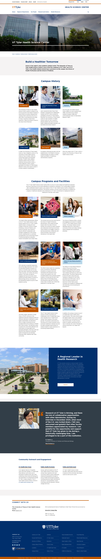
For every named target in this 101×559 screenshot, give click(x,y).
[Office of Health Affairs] (28, 206)
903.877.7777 (19, 510)
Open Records (80, 541)
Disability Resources (62, 557)
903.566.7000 (15, 542)
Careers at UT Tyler (36, 534)
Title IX (49, 557)
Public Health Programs (48, 466)
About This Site (33, 557)
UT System (64, 547)
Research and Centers (43, 11)
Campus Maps (44, 557)
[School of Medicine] (72, 206)
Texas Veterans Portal (66, 544)
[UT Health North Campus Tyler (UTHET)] (50, 299)
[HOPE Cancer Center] (72, 299)
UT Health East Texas (25, 466)
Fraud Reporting (80, 534)
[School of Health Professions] (50, 206)
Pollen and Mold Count (69, 466)
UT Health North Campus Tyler (26, 482)
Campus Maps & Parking (37, 544)
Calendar (49, 534)
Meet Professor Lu (50, 443)
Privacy (38, 557)
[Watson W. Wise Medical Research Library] (72, 251)
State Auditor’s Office (66, 541)
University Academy (81, 544)
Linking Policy (69, 557)
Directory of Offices (36, 541)
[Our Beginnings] (28, 96)
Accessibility (54, 557)
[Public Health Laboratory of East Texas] (28, 299)
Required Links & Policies (78, 557)
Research (66, 384)
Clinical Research (80, 547)
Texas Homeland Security (67, 534)
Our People (33, 11)
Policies (27, 557)
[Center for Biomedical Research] (28, 251)
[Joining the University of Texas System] (50, 96)
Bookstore (49, 541)
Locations (34, 547)
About (13, 11)
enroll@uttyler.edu (16, 540)
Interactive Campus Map (51, 510)
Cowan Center (50, 544)
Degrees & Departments (23, 11)
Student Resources (55, 11)
